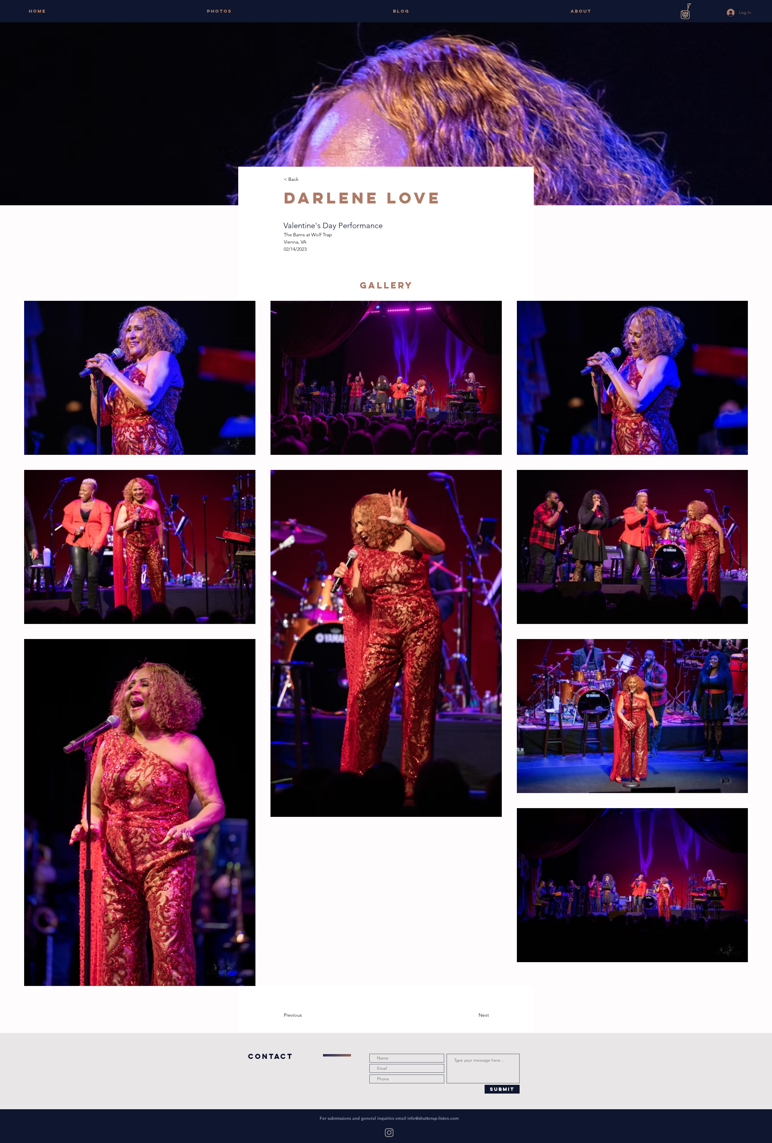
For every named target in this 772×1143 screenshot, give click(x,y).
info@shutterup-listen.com (433, 1118)
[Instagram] (389, 1132)
